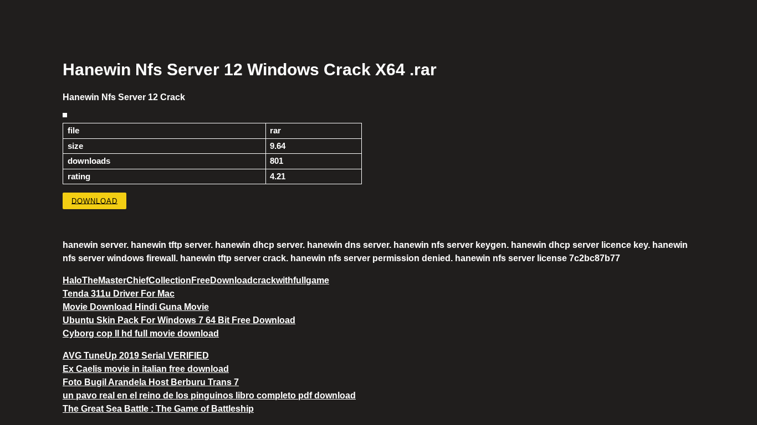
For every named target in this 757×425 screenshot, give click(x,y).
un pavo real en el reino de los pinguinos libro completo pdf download (209, 395)
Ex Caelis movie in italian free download (146, 369)
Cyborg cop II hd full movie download (141, 333)
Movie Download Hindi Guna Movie (136, 307)
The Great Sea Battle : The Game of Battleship (158, 408)
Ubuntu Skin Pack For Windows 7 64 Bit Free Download (179, 320)
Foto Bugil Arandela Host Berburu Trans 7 (151, 382)
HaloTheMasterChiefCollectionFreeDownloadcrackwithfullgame (196, 280)
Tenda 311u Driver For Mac (119, 293)
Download (94, 200)
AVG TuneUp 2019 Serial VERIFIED (136, 355)
